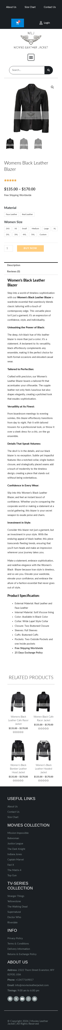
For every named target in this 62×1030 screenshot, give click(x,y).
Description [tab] (13, 265)
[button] (31, 57)
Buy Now (30, 248)
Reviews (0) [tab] (13, 271)
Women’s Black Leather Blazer (34, 297)
